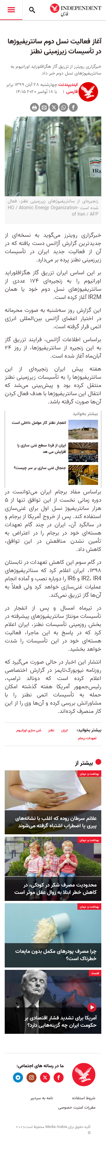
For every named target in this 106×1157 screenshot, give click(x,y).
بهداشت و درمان (89, 774)
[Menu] (11, 10)
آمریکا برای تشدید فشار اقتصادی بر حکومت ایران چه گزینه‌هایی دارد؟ (61, 1021)
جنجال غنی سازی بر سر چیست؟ (40, 468)
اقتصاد (95, 973)
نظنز (51, 730)
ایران (64, 730)
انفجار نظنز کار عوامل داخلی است (39, 423)
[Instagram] (31, 1077)
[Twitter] (53, 107)
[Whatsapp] (63, 107)
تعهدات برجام (87, 738)
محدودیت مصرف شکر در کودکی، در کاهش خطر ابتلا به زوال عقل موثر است (55, 889)
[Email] (44, 107)
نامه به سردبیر (41, 1098)
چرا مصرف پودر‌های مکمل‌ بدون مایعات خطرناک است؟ (56, 955)
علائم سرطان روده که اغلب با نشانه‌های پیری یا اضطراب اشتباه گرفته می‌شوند (56, 822)
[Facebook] (73, 107)
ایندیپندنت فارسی (68, 88)
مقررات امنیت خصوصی (76, 1107)
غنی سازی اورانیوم (28, 730)
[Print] (34, 107)
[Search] (32, 10)
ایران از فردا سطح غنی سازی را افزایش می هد (41, 448)
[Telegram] (18, 1077)
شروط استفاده (83, 1098)
